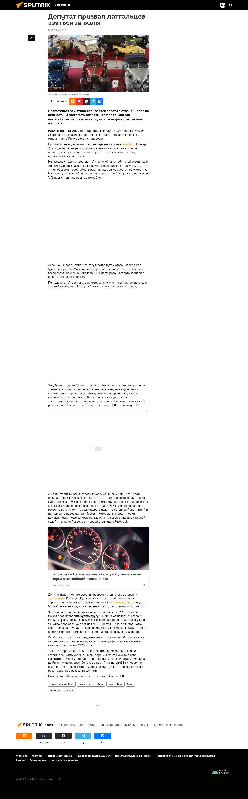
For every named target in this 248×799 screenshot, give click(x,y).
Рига (82, 724)
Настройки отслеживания (64, 760)
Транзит (146, 724)
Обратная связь (38, 760)
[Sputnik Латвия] (34, 9)
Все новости (68, 724)
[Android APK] (220, 772)
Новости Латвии (115, 684)
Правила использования (59, 755)
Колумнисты (162, 724)
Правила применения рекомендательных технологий (185, 755)
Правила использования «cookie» (133, 755)
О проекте (21, 755)
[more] (144, 585)
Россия (178, 724)
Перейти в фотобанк (79, 94)
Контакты (37, 755)
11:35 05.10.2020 (57, 30)
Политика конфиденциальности (93, 755)
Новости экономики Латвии (91, 684)
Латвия (130, 684)
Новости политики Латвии (62, 684)
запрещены (122, 602)
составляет (56, 598)
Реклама (20, 760)
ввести (127, 144)
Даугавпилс (55, 690)
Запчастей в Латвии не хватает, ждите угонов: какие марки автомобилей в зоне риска (96, 576)
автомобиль (70, 690)
